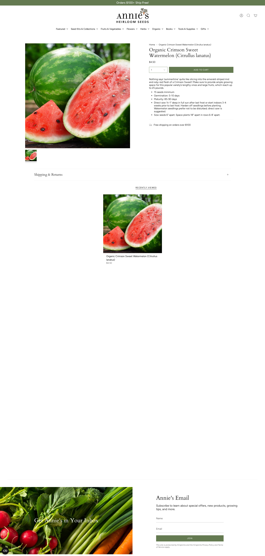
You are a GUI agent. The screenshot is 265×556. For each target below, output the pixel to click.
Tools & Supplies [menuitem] (186, 29)
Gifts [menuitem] (203, 29)
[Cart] (255, 15)
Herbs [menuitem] (143, 29)
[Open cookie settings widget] (5, 550)
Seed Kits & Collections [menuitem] (83, 29)
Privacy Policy (208, 545)
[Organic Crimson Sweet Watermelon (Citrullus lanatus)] (132, 223)
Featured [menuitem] (60, 29)
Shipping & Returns (48, 174)
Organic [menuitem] (156, 29)
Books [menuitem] (169, 29)
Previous (25, 96)
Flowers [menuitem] (131, 29)
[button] (248, 15)
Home (152, 44)
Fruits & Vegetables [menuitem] (111, 29)
